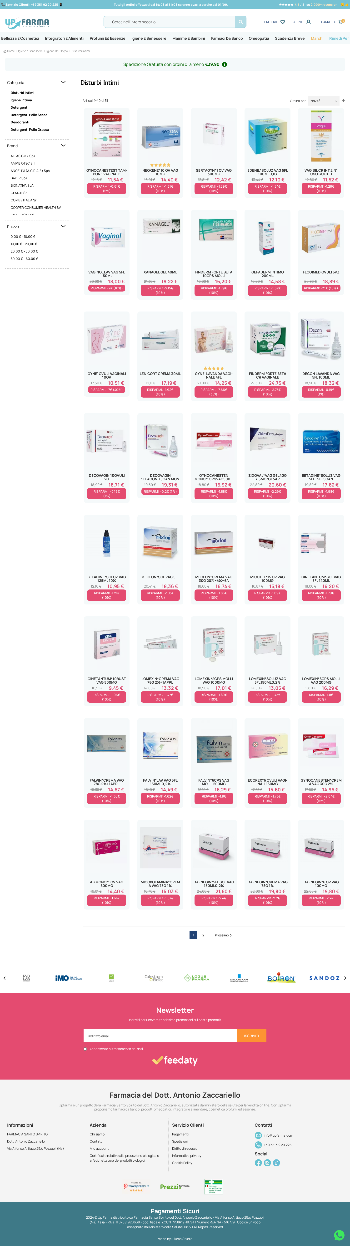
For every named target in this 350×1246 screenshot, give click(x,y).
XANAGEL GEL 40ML (160, 272)
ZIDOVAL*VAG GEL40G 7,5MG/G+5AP (267, 477)
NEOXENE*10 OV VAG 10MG (160, 172)
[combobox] (175, 22)
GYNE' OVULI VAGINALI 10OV (107, 375)
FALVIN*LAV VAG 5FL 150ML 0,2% (160, 782)
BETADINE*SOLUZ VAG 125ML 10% (106, 578)
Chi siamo (97, 1134)
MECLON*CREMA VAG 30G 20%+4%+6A (213, 578)
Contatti (96, 1141)
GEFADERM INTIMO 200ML (267, 273)
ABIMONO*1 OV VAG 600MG (106, 883)
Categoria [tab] (15, 82)
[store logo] (46, 22)
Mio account (99, 1148)
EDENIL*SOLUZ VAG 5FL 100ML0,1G (267, 172)
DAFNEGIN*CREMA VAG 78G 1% (268, 883)
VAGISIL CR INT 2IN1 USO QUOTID (321, 172)
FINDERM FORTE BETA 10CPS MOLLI (213, 273)
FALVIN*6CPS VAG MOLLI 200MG (213, 782)
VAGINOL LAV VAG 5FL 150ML (106, 273)
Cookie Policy (182, 1162)
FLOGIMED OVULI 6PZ (321, 272)
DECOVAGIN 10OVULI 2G (107, 477)
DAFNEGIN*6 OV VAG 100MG (321, 883)
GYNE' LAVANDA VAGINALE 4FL (214, 375)
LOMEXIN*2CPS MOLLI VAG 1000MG (214, 680)
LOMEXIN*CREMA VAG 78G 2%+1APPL (160, 680)
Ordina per (298, 100)
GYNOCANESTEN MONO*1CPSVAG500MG (214, 477)
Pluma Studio (182, 1238)
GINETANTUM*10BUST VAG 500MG (107, 680)
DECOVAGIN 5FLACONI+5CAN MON (160, 477)
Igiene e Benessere (30, 51)
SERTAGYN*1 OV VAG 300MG (214, 172)
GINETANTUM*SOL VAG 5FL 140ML (321, 578)
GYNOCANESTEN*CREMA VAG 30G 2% (321, 782)
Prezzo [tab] (13, 226)
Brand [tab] (12, 145)
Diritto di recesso (184, 1148)
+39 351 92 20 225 (277, 1145)
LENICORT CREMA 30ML (160, 373)
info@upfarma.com (278, 1135)
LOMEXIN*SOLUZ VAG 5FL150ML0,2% (267, 680)
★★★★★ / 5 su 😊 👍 (314, 4)
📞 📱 (32, 4)
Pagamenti (180, 1134)
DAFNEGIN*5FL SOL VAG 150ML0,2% (214, 883)
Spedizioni (180, 1141)
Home (11, 51)
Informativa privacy (186, 1155)
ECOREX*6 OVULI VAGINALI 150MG (267, 782)
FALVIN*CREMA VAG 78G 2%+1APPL (107, 782)
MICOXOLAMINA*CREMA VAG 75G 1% (160, 883)
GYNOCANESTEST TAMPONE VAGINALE (106, 172)
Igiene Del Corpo (57, 51)
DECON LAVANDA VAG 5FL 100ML (321, 375)
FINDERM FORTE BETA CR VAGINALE (267, 375)
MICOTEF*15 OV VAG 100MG (267, 578)
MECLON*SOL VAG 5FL (160, 577)
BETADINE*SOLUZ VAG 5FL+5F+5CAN (321, 477)
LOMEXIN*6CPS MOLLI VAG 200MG (321, 680)
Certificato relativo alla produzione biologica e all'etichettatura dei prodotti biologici (124, 1158)
